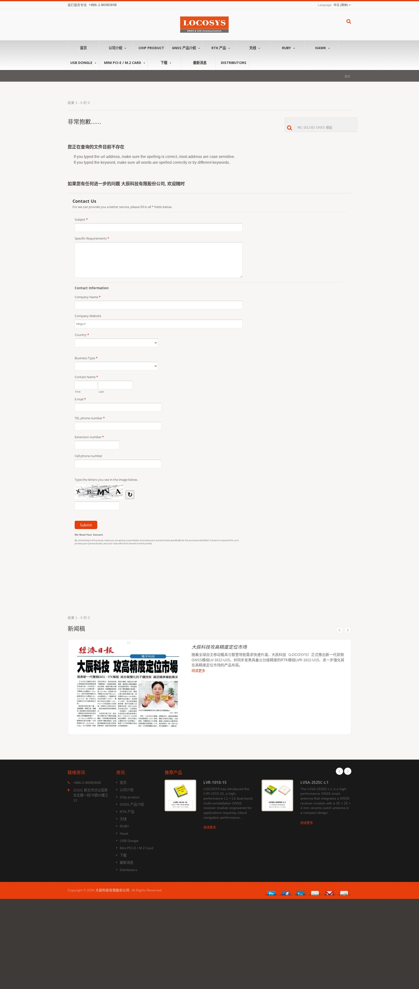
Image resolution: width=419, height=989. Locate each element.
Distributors (233, 62)
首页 (83, 48)
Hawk (321, 48)
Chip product (151, 48)
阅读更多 (198, 671)
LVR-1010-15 (214, 782)
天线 (253, 48)
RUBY (287, 48)
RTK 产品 (219, 48)
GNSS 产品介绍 (184, 48)
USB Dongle (81, 62)
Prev (339, 630)
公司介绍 (116, 48)
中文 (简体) (341, 5)
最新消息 (200, 62)
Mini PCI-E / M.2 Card (123, 62)
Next (347, 630)
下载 (164, 62)
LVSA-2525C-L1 (314, 782)
